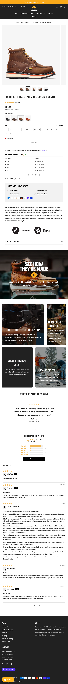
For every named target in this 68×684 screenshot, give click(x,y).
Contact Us (5, 627)
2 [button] (31, 605)
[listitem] (34, 2)
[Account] (57, 7)
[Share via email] (39, 175)
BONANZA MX (6, 642)
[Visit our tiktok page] (11, 664)
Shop (16, 14)
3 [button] (34, 605)
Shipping (6, 109)
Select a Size (7, 125)
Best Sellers (40, 14)
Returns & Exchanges (8, 639)
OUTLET (50, 14)
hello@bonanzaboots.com (8, 651)
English (22, 7)
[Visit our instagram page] (7, 664)
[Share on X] (32, 175)
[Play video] (34, 275)
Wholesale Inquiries (7, 630)
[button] (9, 102)
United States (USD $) (9, 7)
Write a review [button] (34, 459)
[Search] (64, 7)
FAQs (34, 17)
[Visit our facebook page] (2, 664)
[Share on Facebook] (28, 175)
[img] (7, 471)
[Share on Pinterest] (36, 175)
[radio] (8, 118)
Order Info (5, 633)
